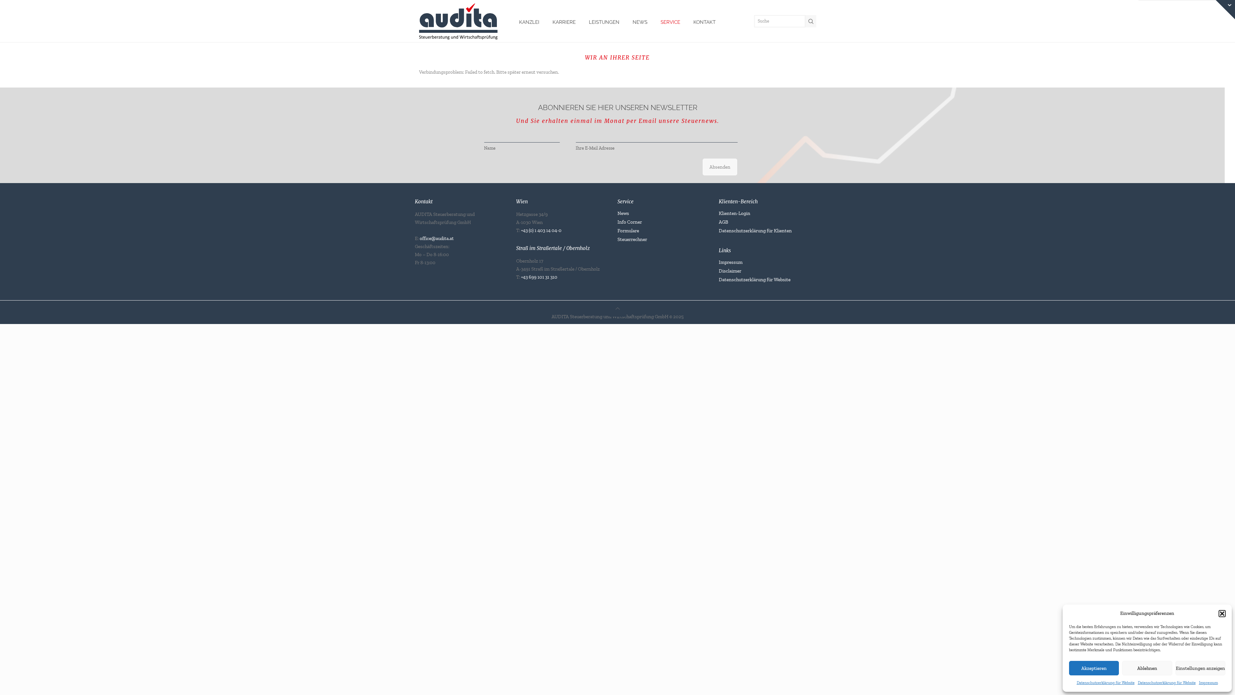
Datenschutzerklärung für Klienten (755, 231)
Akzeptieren (1094, 668)
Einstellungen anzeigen (1200, 668)
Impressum (1208, 683)
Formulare (628, 231)
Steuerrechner (632, 239)
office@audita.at (437, 238)
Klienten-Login (734, 213)
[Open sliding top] (1225, 9)
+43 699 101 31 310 (539, 277)
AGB (723, 222)
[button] (1222, 613)
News (623, 213)
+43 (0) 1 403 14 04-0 (541, 230)
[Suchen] (810, 21)
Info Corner (630, 222)
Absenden (719, 167)
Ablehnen (1147, 668)
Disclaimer (730, 271)
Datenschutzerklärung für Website (1106, 683)
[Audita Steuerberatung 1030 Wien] (458, 20)
